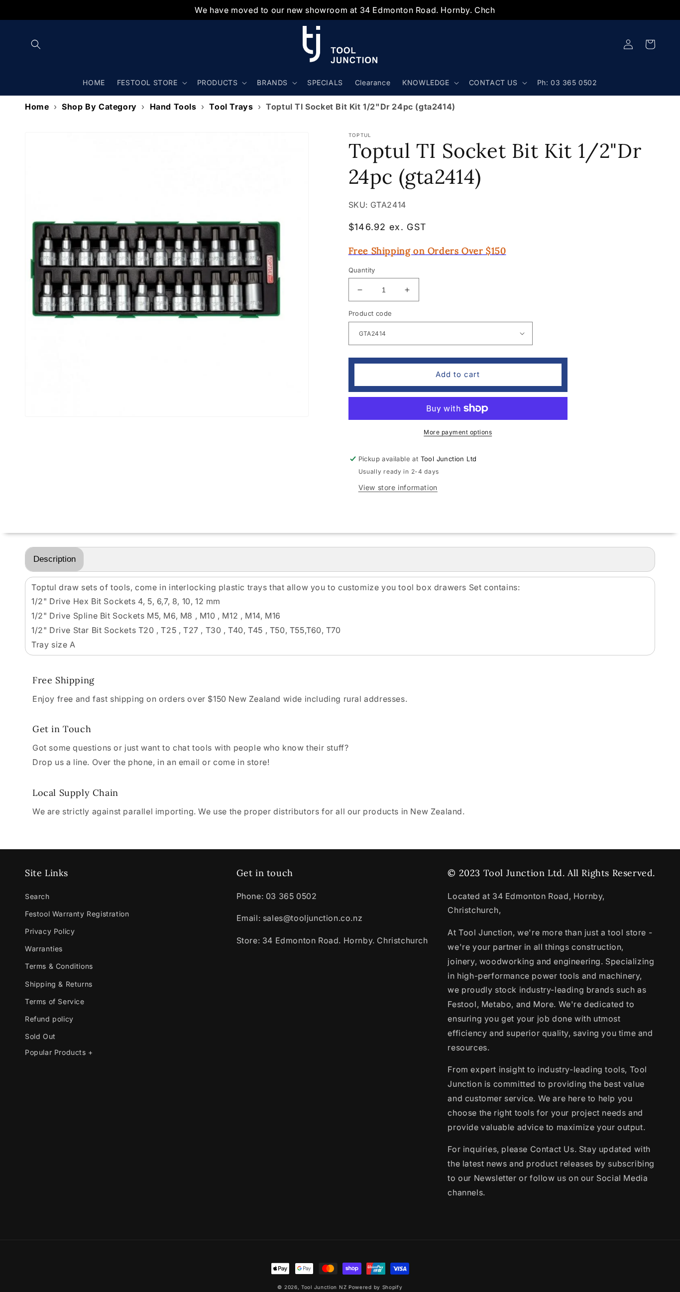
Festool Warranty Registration (77, 913)
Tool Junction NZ (323, 1287)
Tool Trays (231, 107)
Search (37, 896)
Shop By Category (99, 107)
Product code (370, 313)
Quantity (361, 270)
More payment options (458, 432)
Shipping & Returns (59, 984)
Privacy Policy (50, 931)
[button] (36, 44)
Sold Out (40, 1036)
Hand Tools (173, 107)
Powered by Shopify (375, 1287)
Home (37, 107)
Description (54, 559)
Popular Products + (59, 1052)
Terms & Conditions (59, 966)
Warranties (44, 948)
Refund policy (49, 1019)
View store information (398, 487)
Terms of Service (55, 1001)
